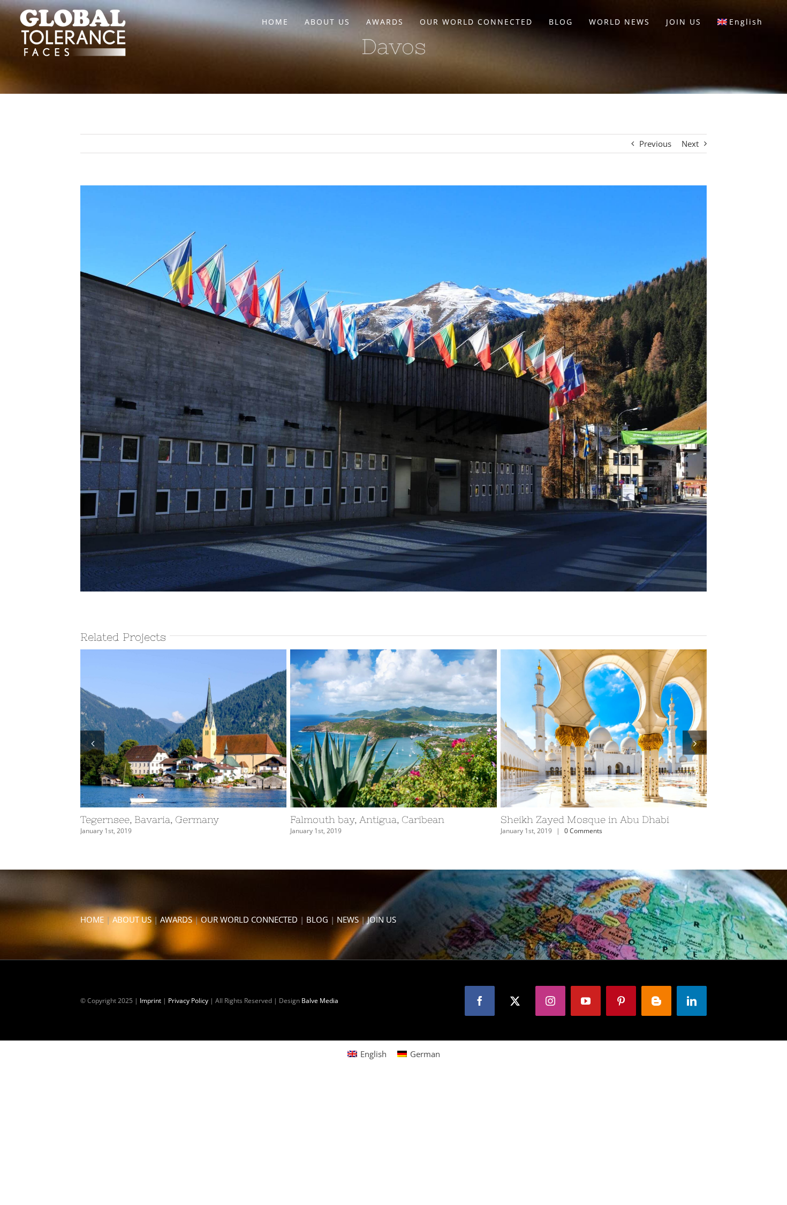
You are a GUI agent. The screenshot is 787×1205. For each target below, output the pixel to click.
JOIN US (381, 919)
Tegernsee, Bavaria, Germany (584, 729)
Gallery (203, 729)
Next (690, 143)
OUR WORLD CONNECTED (249, 919)
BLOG (317, 919)
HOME (92, 919)
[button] (92, 743)
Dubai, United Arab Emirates (164, 729)
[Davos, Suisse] (393, 728)
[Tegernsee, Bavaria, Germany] (604, 728)
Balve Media (319, 1000)
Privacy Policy (188, 1000)
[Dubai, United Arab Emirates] (183, 728)
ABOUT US (132, 919)
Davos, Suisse (374, 729)
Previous (655, 143)
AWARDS (176, 919)
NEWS (348, 919)
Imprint (150, 1000)
